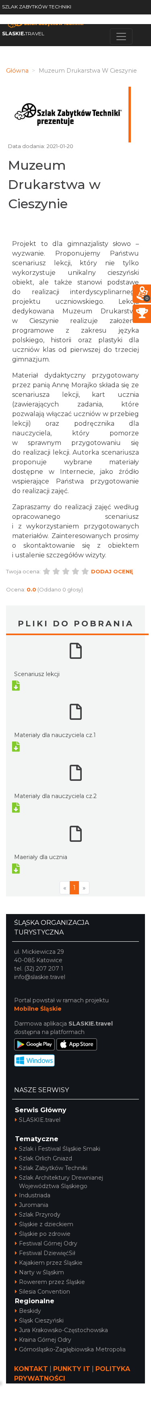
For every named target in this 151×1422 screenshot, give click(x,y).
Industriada (34, 1195)
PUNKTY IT (71, 1369)
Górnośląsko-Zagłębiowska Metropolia (72, 1349)
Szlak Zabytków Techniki (53, 1168)
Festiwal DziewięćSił (47, 1253)
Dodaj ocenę (112, 571)
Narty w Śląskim (41, 1272)
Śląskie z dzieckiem (46, 1224)
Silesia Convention (44, 1291)
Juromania (33, 1205)
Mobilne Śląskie (38, 1008)
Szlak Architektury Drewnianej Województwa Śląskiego (61, 1182)
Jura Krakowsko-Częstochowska (63, 1330)
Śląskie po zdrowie (44, 1233)
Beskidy (30, 1310)
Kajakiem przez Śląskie (51, 1262)
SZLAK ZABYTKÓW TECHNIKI (36, 7)
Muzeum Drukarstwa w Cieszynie (54, 184)
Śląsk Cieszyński (41, 1320)
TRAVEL (23, 33)
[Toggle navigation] (121, 36)
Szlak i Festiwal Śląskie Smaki (59, 1148)
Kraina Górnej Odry (45, 1339)
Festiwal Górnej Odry (48, 1243)
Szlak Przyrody (39, 1214)
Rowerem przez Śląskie (52, 1282)
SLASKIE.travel (39, 1119)
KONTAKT (31, 1369)
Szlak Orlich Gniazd (45, 1158)
